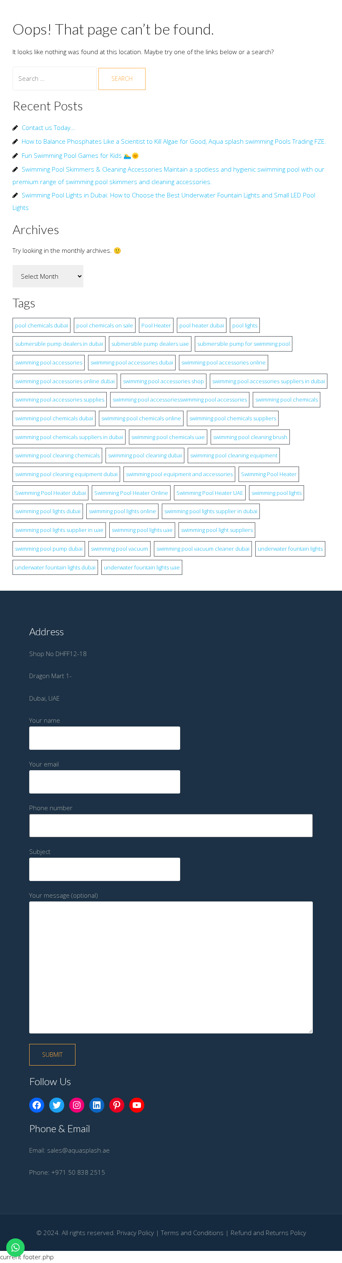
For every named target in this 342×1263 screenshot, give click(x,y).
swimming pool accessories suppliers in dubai (268, 381)
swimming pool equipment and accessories (179, 474)
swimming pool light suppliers (217, 530)
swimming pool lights (276, 493)
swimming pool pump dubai (49, 548)
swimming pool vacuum (119, 548)
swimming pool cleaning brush (250, 437)
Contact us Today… (48, 127)
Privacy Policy (135, 1232)
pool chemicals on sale (104, 325)
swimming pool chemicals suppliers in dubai (69, 437)
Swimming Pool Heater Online (131, 493)
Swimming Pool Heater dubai (50, 493)
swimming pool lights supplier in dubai (210, 511)
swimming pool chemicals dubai (54, 418)
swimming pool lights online (122, 511)
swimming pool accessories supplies (59, 399)
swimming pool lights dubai (47, 511)
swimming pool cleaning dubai (145, 455)
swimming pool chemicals (286, 399)
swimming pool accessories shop (163, 381)
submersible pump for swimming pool (243, 343)
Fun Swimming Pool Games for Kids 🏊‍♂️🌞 (80, 155)
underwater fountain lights (290, 548)
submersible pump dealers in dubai (59, 343)
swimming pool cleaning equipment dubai (66, 474)
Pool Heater (156, 325)
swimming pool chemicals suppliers (232, 418)
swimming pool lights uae (142, 530)
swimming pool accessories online (223, 362)
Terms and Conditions (192, 1232)
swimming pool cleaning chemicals (57, 455)
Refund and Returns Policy (268, 1232)
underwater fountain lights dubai (55, 567)
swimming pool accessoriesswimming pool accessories (180, 399)
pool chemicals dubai (41, 325)
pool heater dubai (201, 325)
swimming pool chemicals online (141, 418)
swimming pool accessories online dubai (65, 381)
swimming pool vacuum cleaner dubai (202, 548)
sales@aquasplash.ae (78, 1150)
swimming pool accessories (48, 362)
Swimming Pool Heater (269, 474)
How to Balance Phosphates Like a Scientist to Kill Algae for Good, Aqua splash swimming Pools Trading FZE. (174, 141)
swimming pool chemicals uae (168, 437)
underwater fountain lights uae (142, 567)
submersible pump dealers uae (150, 343)
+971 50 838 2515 (78, 1172)
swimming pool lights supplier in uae (59, 530)
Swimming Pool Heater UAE (209, 493)
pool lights (244, 325)
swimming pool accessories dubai (132, 362)
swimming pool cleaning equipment (233, 455)
